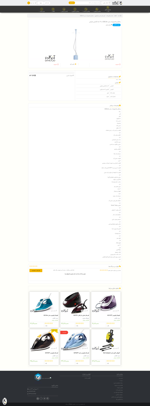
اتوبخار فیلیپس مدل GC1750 (51, 315)
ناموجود (117, 65)
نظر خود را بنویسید (36, 270)
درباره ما (121, 380)
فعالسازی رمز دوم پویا (119, 385)
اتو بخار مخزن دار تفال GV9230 (81, 315)
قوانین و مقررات (120, 387)
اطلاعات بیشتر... (116, 320)
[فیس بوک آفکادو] (41, 398)
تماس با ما (121, 378)
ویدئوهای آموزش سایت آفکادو (117, 397)
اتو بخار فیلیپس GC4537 (51, 353)
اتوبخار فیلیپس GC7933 (113, 315)
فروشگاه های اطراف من (118, 392)
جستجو (71, 3)
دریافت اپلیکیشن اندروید (118, 383)
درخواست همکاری (119, 395)
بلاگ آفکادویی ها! (119, 399)
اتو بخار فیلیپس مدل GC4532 (81, 353)
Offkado (70, 404)
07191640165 (32, 391)
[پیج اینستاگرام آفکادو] (47, 398)
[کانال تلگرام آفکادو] (44, 398)
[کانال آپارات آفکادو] (37, 398)
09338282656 (32, 394)
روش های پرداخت (119, 390)
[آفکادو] (117, 3)
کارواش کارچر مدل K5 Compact (111, 353)
